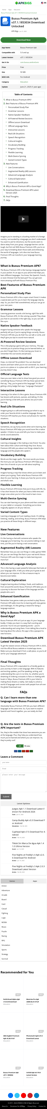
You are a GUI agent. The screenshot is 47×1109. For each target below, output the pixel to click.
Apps (10, 10)
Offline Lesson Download (19, 122)
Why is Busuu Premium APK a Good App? (23, 186)
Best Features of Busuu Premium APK (22, 103)
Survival (5, 959)
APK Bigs (14, 31)
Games (12, 881)
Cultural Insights (15, 141)
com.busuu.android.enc (29, 62)
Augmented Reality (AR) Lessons (22, 171)
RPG (3, 940)
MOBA (4, 922)
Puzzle (4, 931)
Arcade (4, 895)
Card (3, 904)
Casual (4, 908)
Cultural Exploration (16, 178)
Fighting (5, 913)
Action (4, 886)
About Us (5, 1106)
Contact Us (42, 1106)
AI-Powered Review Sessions (20, 118)
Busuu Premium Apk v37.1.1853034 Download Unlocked (19, 13)
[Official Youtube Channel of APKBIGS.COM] (23, 1095)
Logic (4, 918)
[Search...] (38, 2)
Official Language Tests (18, 126)
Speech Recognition (16, 137)
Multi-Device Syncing (17, 156)
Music (4, 927)
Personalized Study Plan (18, 107)
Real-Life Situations (16, 133)
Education (17, 10)
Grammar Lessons (16, 111)
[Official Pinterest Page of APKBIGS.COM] (30, 1095)
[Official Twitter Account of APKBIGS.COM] (17, 1095)
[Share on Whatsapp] (31, 751)
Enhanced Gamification (18, 182)
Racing (4, 936)
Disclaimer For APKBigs (17, 1106)
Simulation (6, 945)
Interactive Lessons (16, 130)
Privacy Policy (32, 1106)
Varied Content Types (17, 160)
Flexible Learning (15, 152)
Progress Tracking (16, 148)
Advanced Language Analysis (20, 175)
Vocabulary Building (16, 145)
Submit (6, 796)
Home (4, 10)
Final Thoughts (12, 196)
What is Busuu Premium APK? (18, 99)
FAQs (8, 200)
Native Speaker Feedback (19, 115)
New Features (12, 163)
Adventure (6, 890)
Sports (4, 949)
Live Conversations (16, 167)
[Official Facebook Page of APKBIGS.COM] (10, 1095)
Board (4, 899)
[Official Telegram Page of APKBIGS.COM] (36, 1095)
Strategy (5, 954)
